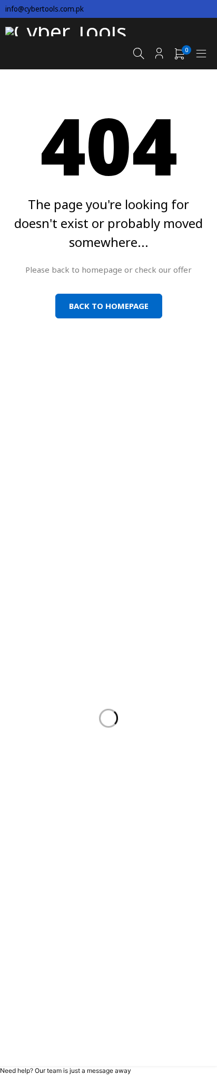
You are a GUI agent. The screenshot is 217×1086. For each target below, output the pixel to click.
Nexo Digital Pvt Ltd (125, 1020)
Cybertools (75, 1011)
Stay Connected (164, 392)
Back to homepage (109, 306)
